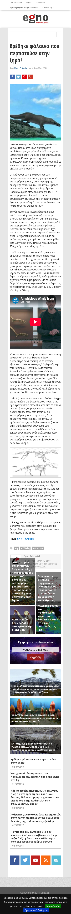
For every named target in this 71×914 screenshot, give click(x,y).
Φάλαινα (38, 548)
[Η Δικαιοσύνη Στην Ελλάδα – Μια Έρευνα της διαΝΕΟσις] (22, 607)
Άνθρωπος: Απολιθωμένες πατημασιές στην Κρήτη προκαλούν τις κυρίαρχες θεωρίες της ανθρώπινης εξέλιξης (35, 818)
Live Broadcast (16, 2)
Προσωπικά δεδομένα (36, 910)
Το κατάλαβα (53, 906)
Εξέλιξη (25, 548)
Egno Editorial (20, 68)
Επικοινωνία (40, 2)
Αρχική (29, 2)
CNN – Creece (25, 538)
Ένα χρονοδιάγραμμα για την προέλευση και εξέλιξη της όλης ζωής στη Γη (35, 777)
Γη (16, 548)
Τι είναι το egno (48, 8)
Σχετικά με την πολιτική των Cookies (24, 8)
